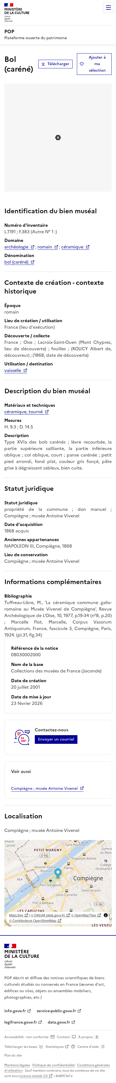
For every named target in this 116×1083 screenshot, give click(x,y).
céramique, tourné (23, 411)
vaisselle (12, 370)
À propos (85, 1037)
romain (44, 247)
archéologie (16, 247)
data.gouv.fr (59, 1022)
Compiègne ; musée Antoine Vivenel (44, 788)
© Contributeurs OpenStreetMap (32, 920)
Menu (108, 7)
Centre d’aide (88, 1046)
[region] (58, 883)
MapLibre (16, 915)
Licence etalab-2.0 (33, 1076)
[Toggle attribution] (106, 915)
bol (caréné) (16, 262)
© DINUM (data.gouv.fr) (48, 915)
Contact (63, 1037)
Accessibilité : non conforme (26, 1037)
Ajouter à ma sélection (97, 64)
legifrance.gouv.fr (20, 1022)
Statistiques (55, 1046)
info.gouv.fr (15, 1011)
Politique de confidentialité (53, 1065)
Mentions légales (17, 1065)
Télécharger (58, 64)
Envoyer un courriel (56, 739)
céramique (72, 247)
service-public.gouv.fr (56, 1011)
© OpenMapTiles (83, 915)
